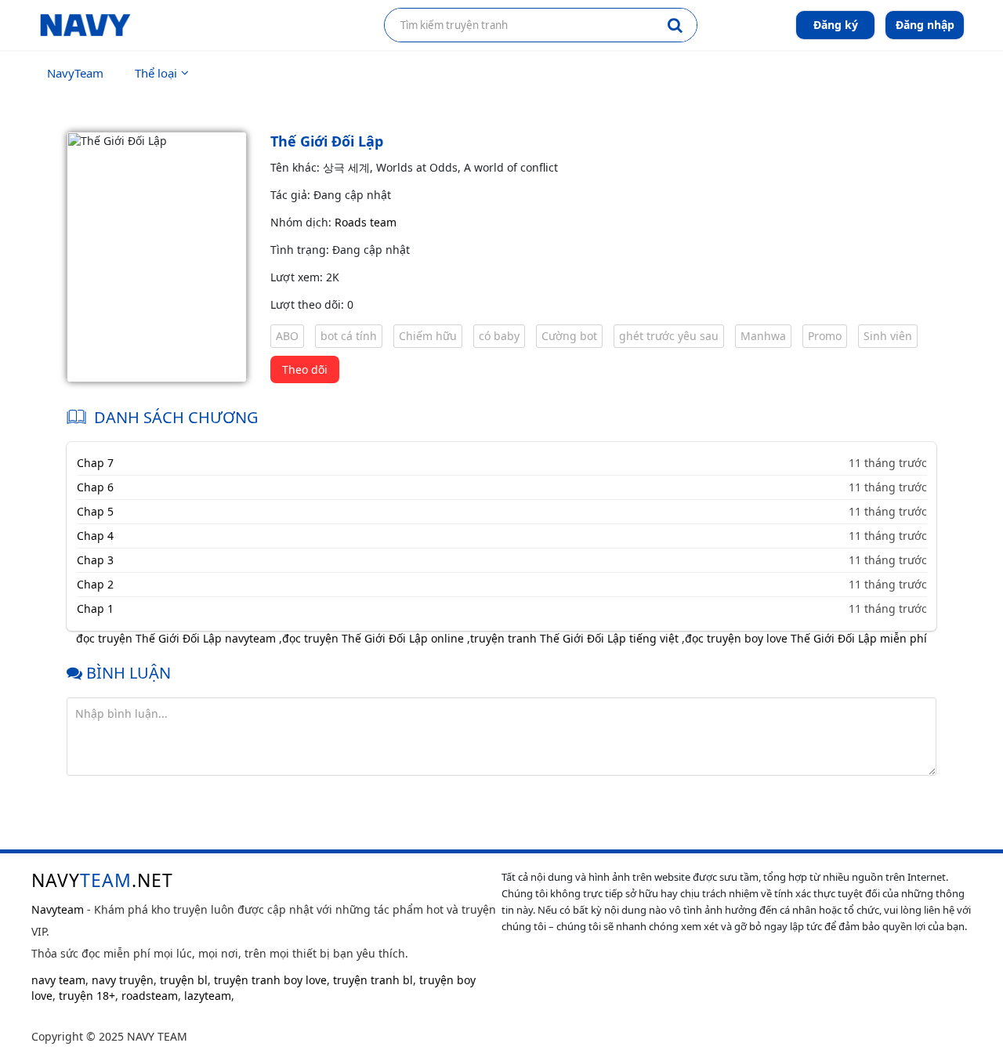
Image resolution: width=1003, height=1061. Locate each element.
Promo (825, 335)
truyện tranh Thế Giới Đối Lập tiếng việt (574, 638)
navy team (58, 979)
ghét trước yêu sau (669, 335)
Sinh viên (888, 335)
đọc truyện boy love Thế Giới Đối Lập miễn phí (806, 638)
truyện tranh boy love (270, 979)
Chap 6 (95, 487)
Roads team (365, 222)
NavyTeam (75, 73)
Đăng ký (835, 24)
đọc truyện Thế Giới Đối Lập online (373, 638)
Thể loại (156, 73)
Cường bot (569, 335)
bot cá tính (348, 335)
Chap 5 (95, 511)
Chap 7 (95, 462)
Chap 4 (95, 535)
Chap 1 (95, 608)
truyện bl (184, 979)
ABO (287, 335)
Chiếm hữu (428, 335)
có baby (499, 335)
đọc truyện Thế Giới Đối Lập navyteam (176, 638)
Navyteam (57, 909)
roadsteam (149, 995)
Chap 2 (95, 584)
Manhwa (763, 335)
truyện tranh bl (373, 979)
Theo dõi (305, 369)
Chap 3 (95, 559)
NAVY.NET (102, 880)
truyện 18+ (87, 995)
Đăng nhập (925, 24)
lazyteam (207, 995)
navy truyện (123, 979)
